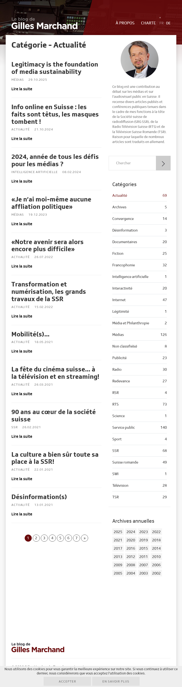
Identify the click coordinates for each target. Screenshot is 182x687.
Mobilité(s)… (30, 334)
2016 (131, 548)
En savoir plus (115, 681)
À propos (125, 23)
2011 (143, 557)
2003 (143, 573)
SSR (14, 427)
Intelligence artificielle (34, 172)
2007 (143, 565)
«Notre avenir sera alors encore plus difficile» (47, 245)
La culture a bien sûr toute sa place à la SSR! (55, 458)
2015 (143, 548)
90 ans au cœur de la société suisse (53, 415)
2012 (131, 557)
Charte (148, 23)
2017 (118, 548)
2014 (156, 548)
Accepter (67, 681)
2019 (143, 540)
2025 (118, 532)
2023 (143, 532)
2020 (131, 540)
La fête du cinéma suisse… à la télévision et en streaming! (55, 373)
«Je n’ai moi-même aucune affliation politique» (51, 203)
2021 (118, 540)
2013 (118, 557)
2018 (156, 540)
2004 (131, 573)
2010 (156, 557)
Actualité (20, 129)
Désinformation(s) (39, 497)
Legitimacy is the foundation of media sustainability (54, 68)
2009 (118, 565)
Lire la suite (21, 89)
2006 (156, 565)
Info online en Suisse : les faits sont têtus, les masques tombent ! (55, 114)
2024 (131, 532)
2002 (156, 573)
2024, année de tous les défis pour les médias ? (55, 160)
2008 (131, 565)
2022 (156, 532)
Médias (17, 80)
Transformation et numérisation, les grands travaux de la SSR (48, 292)
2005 (118, 573)
